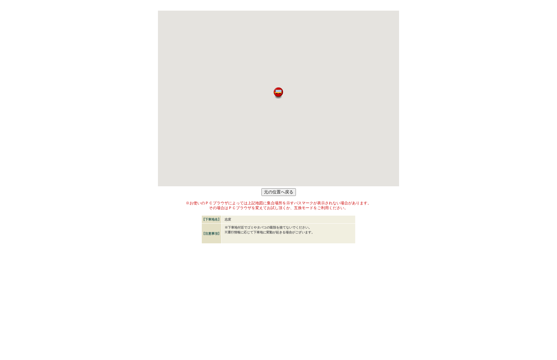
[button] (278, 93)
